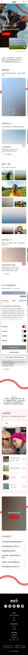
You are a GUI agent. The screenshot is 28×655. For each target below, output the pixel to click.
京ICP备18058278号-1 (7, 646)
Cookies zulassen (14, 347)
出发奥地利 (14, 635)
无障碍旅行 (14, 637)
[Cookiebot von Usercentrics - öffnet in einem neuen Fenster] (20, 297)
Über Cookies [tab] (22, 300)
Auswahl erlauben (14, 352)
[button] (7, 51)
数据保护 (18, 646)
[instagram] (5, 606)
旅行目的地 (23, 647)
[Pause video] (26, 5)
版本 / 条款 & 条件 (8, 647)
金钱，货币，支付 (14, 640)
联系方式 (24, 646)
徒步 (14, 620)
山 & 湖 (14, 629)
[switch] (24, 331)
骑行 (14, 618)
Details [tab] (14, 300)
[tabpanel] (14, 458)
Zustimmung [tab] (5, 300)
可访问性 (16, 647)
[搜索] (2, 1)
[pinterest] (14, 606)
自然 (14, 626)
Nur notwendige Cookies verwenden (14, 357)
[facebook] (9, 606)
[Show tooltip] (24, 47)
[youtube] (22, 606)
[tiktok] (18, 606)
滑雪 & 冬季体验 (14, 615)
